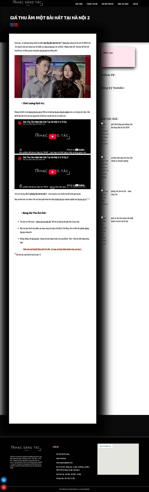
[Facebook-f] (12, 25)
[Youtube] (16, 25)
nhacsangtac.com (54, 193)
